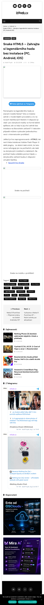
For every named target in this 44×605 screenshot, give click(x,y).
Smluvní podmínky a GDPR (27, 602)
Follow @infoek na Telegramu (23, 104)
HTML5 (7, 288)
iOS (14, 38)
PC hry (7, 295)
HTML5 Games (17, 288)
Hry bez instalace (10, 284)
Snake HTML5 (24, 295)
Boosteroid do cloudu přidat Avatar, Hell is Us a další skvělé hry (27, 359)
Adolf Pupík (8, 62)
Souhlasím (12, 602)
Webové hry (32, 299)
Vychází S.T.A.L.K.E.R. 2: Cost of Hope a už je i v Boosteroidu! (27, 347)
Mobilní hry (20, 291)
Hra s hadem (23, 280)
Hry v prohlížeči (23, 284)
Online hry (31, 291)
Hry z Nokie (35, 284)
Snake (14, 295)
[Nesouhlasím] (41, 600)
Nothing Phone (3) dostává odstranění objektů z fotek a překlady (26, 336)
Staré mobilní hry (10, 299)
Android (7, 38)
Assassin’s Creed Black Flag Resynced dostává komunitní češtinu (26, 372)
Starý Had (22, 299)
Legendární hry (9, 291)
